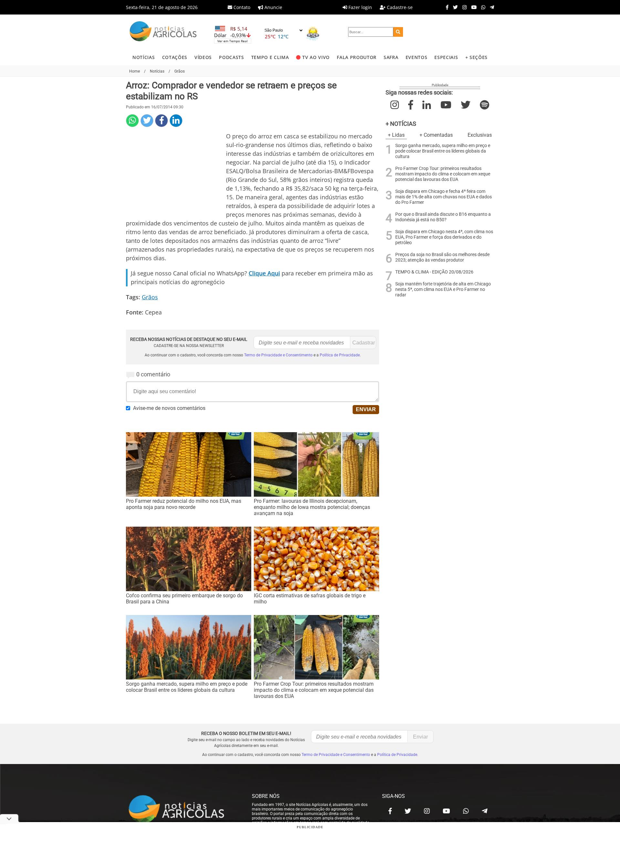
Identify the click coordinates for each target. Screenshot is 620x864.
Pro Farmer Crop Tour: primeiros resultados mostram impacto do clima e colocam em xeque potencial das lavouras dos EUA (442, 174)
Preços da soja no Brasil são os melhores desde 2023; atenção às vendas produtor (442, 257)
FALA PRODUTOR (357, 57)
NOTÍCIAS (143, 57)
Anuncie (272, 7)
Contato (241, 7)
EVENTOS (417, 57)
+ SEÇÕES (476, 57)
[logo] (182, 809)
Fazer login (359, 7)
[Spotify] (484, 105)
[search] (398, 32)
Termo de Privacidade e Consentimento (278, 355)
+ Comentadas (436, 135)
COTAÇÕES (174, 57)
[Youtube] (472, 7)
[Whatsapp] (481, 7)
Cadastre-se (399, 7)
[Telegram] (490, 7)
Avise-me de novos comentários (169, 408)
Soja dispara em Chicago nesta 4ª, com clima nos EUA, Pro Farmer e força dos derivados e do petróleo (444, 237)
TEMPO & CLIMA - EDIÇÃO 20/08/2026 (434, 272)
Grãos (150, 297)
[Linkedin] (176, 120)
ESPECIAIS (446, 57)
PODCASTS (231, 57)
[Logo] (163, 32)
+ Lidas (396, 135)
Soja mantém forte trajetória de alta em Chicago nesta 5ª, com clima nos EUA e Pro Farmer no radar (443, 289)
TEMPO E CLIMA (270, 57)
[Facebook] (446, 7)
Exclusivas (480, 135)
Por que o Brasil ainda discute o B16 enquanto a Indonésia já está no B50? (443, 217)
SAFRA (391, 57)
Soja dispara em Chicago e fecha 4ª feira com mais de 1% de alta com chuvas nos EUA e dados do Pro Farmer (443, 197)
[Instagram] (463, 7)
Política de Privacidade (340, 355)
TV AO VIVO (316, 57)
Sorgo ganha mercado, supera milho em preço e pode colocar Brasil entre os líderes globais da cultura (442, 151)
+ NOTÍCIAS (401, 123)
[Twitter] (454, 7)
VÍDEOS (203, 57)
